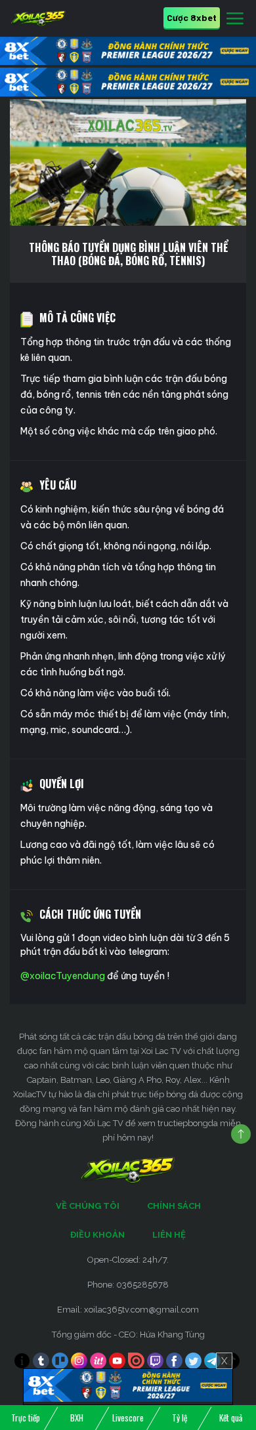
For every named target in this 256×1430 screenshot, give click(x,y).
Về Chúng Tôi (87, 1206)
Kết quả (230, 1417)
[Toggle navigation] (235, 19)
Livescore (128, 1417)
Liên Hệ (169, 1235)
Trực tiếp (25, 1417)
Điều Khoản (97, 1235)
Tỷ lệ (179, 1417)
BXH (76, 1417)
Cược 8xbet (192, 17)
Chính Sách (174, 1206)
